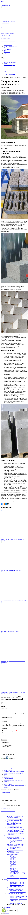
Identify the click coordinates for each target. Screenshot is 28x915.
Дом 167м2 (13, 862)
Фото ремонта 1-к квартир (17, 882)
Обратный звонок (5, 38)
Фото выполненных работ (14, 880)
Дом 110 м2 (13, 855)
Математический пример (9, 730)
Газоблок (12, 841)
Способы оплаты (8, 777)
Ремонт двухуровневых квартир (15, 827)
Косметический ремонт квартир (15, 820)
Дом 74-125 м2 (14, 871)
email (2, 711)
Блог (5, 53)
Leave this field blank (6, 717)
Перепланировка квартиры (14, 823)
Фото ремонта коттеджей (13, 887)
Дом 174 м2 (13, 864)
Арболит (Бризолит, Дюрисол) (15, 845)
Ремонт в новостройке (13, 826)
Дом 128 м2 (13, 857)
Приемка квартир (11, 824)
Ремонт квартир (8, 45)
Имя (2, 702)
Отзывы (6, 50)
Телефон (3, 706)
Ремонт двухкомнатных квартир (15, 829)
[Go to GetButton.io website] (3, 913)
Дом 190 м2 (13, 866)
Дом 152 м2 (13, 861)
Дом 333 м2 (13, 869)
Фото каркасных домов (16, 903)
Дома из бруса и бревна (16, 897)
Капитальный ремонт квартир (15, 819)
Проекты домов (8, 784)
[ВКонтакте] (1, 504)
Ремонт (6, 63)
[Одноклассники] (4, 504)
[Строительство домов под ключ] (7, 17)
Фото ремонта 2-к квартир (17, 883)
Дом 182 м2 (13, 865)
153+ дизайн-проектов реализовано (10, 27)
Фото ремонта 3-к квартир (17, 885)
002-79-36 (5, 5)
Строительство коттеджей (11, 46)
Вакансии (6, 781)
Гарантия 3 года (5, 23)
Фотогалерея (7, 49)
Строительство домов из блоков (18, 899)
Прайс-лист (7, 52)
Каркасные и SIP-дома (13, 852)
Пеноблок (12, 843)
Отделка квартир (11, 821)
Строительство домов (9, 65)
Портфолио (7, 47)
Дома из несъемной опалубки (15, 850)
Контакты (6, 54)
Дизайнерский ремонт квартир (15, 816)
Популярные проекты (12, 854)
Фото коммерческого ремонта (15, 889)
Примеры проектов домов (17, 894)
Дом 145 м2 (13, 858)
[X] (8, 504)
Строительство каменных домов (15, 838)
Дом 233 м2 (13, 868)
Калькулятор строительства (14, 837)
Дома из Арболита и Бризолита (18, 896)
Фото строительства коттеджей (15, 893)
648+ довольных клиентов (8, 21)
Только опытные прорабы (7, 33)
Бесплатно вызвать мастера (8, 41)
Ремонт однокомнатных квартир (15, 831)
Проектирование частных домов (15, 844)
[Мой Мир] (6, 504)
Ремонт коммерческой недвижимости (14, 771)
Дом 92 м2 (12, 876)
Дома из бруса (10, 851)
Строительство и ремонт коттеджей (13, 773)
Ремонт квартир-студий (13, 830)
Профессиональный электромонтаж (13, 780)
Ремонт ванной (8, 769)
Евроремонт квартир (12, 817)
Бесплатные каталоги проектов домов (17, 878)
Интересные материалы (10, 62)
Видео (5, 60)
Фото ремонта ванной (16, 886)
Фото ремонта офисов (16, 890)
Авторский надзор (9, 778)
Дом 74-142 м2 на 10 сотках (17, 872)
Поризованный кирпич (16, 840)
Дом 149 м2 (13, 859)
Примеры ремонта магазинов (18, 892)
